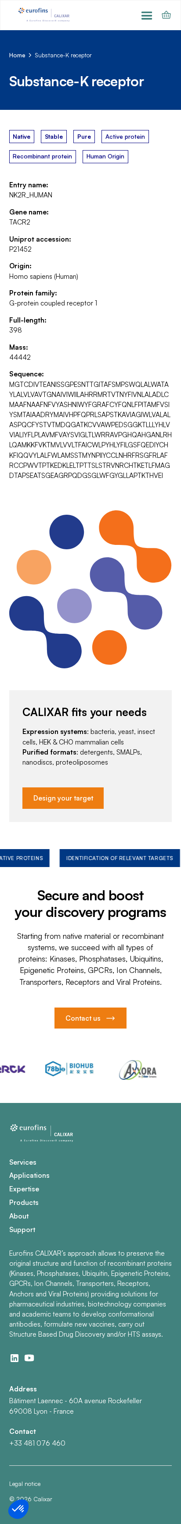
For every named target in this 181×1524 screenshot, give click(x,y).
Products (24, 1202)
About (19, 1215)
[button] (147, 15)
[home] (45, 15)
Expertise (24, 1188)
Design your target (63, 798)
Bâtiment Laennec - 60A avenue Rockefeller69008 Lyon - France (75, 1405)
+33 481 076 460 (37, 1443)
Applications (29, 1175)
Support (22, 1229)
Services (22, 1162)
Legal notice (24, 1483)
